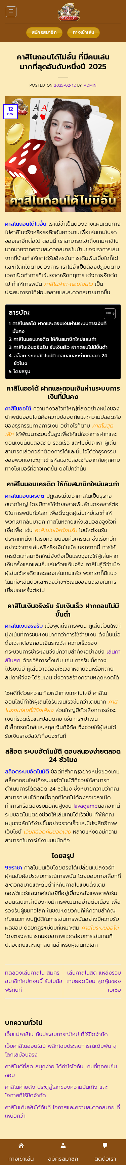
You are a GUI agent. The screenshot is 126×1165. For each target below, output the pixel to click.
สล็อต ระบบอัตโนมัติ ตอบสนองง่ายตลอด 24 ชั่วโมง (60, 359)
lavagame (86, 806)
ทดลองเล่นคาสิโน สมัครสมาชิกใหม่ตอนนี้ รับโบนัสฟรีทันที (33, 981)
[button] (11, 11)
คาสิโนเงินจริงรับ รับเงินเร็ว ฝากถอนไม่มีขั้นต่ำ (60, 347)
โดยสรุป (21, 371)
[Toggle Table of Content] (106, 313)
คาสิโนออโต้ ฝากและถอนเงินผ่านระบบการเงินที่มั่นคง (59, 327)
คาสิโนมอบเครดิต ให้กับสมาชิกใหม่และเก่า (54, 339)
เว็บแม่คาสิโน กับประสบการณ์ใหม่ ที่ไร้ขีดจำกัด (56, 1034)
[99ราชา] (69, 12)
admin (90, 85)
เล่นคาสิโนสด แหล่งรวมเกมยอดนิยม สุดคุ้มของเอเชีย (94, 981)
